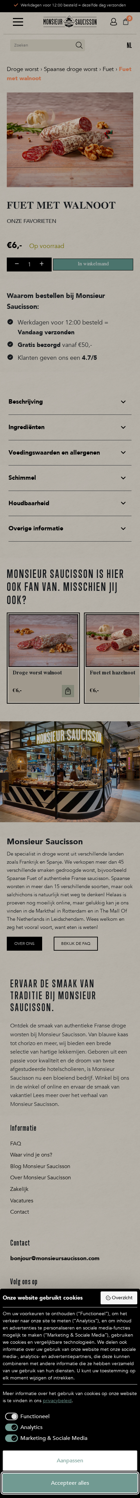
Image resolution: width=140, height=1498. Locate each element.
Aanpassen (70, 1460)
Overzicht (122, 1297)
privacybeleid (57, 1400)
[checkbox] (26, 1416)
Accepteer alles (70, 1483)
